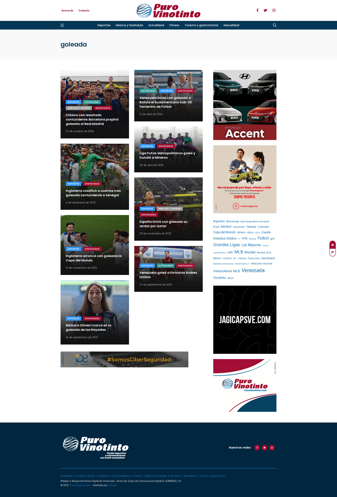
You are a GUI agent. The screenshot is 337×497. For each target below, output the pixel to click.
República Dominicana (223, 264)
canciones (239, 226)
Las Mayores (251, 245)
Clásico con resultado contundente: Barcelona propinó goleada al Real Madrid (92, 119)
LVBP (230, 252)
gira (272, 238)
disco (250, 232)
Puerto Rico (254, 258)
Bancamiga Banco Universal (255, 221)
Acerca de (67, 10)
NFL (235, 258)
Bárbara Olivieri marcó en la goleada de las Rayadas (88, 327)
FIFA (244, 238)
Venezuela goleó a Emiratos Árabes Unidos (168, 274)
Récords (175, 476)
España (266, 232)
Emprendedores (122, 476)
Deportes (104, 25)
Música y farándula (129, 25)
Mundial (250, 252)
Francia (252, 239)
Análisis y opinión (79, 108)
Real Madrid (268, 258)
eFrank (113, 485)
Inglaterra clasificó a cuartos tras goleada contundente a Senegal (93, 193)
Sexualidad (231, 25)
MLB (238, 251)
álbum (230, 278)
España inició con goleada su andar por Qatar (163, 223)
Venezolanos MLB (226, 271)
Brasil (216, 226)
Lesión (265, 245)
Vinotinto (219, 278)
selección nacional (261, 263)
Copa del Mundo (224, 232)
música (227, 258)
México (217, 258)
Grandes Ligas (226, 244)
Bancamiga (232, 221)
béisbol (226, 227)
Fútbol (263, 238)
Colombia (263, 226)
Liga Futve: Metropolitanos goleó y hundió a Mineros (167, 155)
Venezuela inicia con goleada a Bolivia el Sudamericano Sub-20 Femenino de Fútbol (166, 102)
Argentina (219, 221)
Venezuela (253, 270)
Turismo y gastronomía (201, 25)
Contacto (83, 10)
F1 (239, 239)
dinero (241, 232)
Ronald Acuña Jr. (242, 264)
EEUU (257, 233)
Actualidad (156, 25)
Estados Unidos (224, 238)
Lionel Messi (219, 252)
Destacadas (103, 108)
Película (242, 258)
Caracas (251, 226)
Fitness (174, 25)
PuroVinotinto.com (80, 485)
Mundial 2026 (264, 252)
